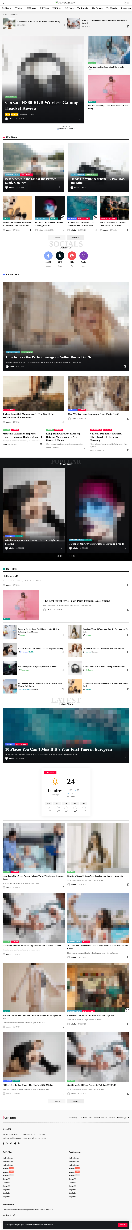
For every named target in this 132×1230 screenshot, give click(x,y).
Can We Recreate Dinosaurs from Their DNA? (93, 414)
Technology (11, 97)
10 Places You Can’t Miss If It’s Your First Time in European (58, 749)
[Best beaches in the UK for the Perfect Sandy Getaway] (9, 23)
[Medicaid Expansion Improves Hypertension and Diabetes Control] (73, 23)
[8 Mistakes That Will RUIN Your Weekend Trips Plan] (98, 987)
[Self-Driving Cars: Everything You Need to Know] (10, 668)
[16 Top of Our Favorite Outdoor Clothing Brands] (50, 208)
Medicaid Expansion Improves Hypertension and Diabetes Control (32, 946)
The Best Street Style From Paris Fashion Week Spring (76, 600)
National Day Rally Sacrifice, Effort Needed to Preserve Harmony (106, 437)
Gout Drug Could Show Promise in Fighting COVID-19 (91, 1085)
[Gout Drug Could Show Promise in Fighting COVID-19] (98, 1057)
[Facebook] (48, 259)
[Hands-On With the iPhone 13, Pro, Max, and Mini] (98, 167)
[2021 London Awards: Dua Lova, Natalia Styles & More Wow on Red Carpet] (10, 686)
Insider (92, 102)
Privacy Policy (34, 1224)
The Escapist (26, 174)
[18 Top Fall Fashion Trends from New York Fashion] (75, 650)
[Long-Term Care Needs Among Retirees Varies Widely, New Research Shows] (34, 848)
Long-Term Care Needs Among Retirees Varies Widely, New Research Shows (63, 437)
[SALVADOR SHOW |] (66, 3)
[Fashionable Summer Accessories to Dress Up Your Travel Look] (17, 208)
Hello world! (10, 576)
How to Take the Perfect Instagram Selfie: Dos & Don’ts (48, 357)
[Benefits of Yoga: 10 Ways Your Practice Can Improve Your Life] (75, 632)
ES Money (72, 218)
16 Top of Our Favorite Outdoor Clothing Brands (96, 543)
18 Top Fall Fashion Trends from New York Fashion (103, 649)
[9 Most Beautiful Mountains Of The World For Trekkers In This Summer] (33, 393)
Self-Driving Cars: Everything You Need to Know (37, 667)
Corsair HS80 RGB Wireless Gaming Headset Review (104, 667)
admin (11, 119)
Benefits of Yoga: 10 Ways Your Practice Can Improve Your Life (95, 876)
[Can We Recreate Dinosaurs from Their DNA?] (98, 393)
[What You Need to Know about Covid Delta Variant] (109, 50)
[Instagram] (83, 259)
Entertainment (12, 174)
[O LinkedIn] (19, 1144)
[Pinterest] (71, 259)
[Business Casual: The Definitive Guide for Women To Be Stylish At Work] (34, 987)
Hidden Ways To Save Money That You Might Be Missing (40, 649)
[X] (60, 259)
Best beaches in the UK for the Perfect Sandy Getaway (38, 22)
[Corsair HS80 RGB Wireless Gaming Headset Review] (43, 79)
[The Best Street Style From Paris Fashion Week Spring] (109, 89)
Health (92, 63)
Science (104, 218)
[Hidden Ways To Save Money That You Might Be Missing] (34, 510)
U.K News (113, 218)
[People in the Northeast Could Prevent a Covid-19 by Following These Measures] (10, 632)
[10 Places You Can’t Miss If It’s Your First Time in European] (82, 208)
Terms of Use (48, 1224)
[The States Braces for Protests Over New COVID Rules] (114, 208)
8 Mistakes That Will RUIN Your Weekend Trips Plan (90, 1015)
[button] (122, 1225)
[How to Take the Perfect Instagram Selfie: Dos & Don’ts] (66, 326)
